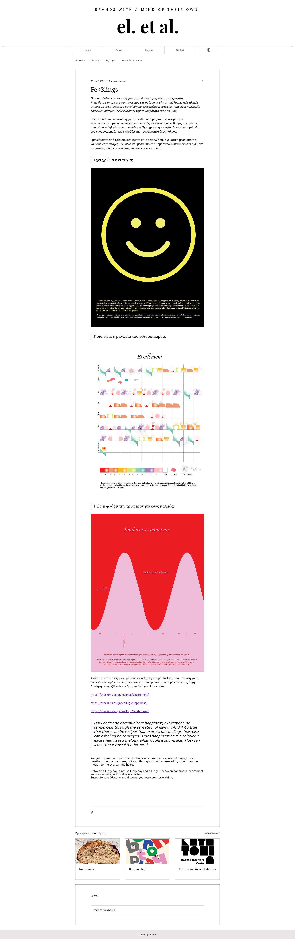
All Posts (80, 60)
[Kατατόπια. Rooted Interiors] (197, 851)
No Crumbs (86, 869)
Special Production (132, 60)
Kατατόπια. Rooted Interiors (197, 869)
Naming (95, 60)
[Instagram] (209, 50)
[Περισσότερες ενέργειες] (202, 81)
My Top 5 (111, 60)
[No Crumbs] (97, 851)
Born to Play (137, 869)
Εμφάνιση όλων (211, 832)
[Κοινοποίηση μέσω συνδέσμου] (92, 812)
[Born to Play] (147, 851)
